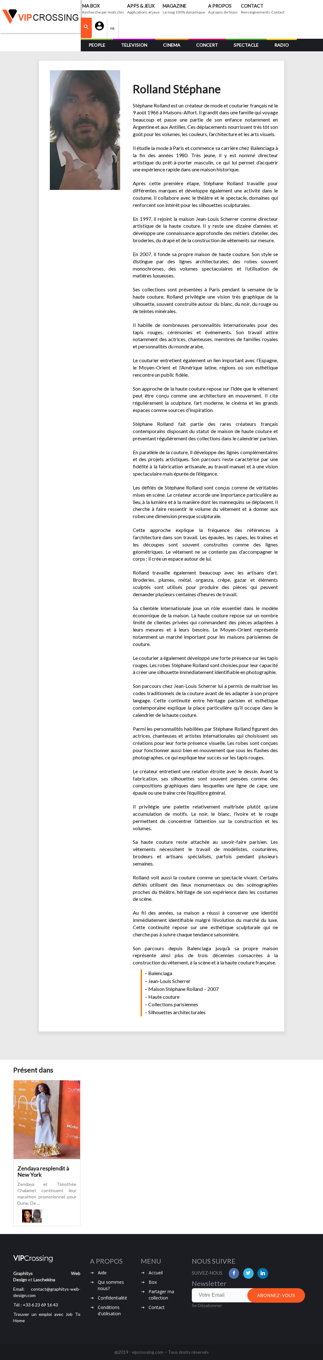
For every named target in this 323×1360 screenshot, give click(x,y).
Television (134, 45)
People (97, 45)
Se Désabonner (207, 1305)
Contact (157, 1307)
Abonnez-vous (276, 1295)
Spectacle (246, 45)
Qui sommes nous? (111, 1285)
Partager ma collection (161, 1295)
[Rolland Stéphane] (37, 1216)
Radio (281, 45)
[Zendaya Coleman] (27, 1216)
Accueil (156, 1273)
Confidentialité (112, 1298)
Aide (102, 1273)
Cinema (171, 45)
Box (153, 1282)
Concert (207, 45)
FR (112, 28)
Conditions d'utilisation (109, 1310)
